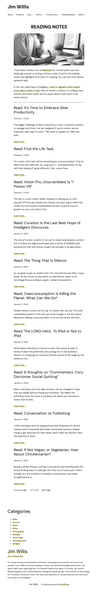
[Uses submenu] (32, 14)
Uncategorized (19, 540)
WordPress (64, 584)
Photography (18, 531)
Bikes (15, 519)
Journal (16, 522)
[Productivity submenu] (58, 14)
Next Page (46, 490)
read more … (20, 141)
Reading (16, 534)
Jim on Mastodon (15, 556)
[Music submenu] (42, 14)
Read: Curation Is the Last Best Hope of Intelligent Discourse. (47, 225)
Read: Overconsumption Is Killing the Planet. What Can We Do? (45, 295)
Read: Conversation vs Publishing (42, 413)
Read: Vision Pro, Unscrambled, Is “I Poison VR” (43, 184)
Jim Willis (18, 7)
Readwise (47, 70)
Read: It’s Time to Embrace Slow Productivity (41, 110)
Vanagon (16, 543)
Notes (15, 528)
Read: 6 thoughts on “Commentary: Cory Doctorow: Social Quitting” (48, 374)
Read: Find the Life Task (34, 149)
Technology (18, 537)
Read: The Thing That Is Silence (40, 260)
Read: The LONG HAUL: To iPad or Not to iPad (47, 333)
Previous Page (20, 490)
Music (15, 525)
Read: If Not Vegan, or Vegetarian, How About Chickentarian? (46, 452)
